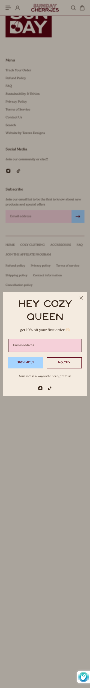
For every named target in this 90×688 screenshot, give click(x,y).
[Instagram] (40, 388)
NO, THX (64, 363)
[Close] (81, 298)
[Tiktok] (49, 388)
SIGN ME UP (25, 363)
